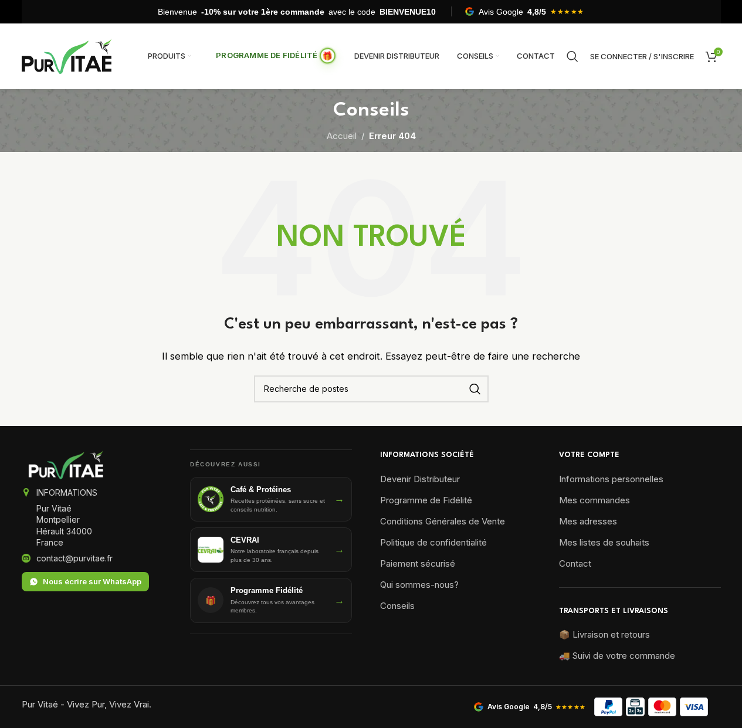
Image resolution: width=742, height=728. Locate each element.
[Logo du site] (67, 55)
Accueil (342, 135)
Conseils (397, 605)
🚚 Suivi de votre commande (617, 655)
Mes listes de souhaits (604, 542)
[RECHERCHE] (475, 388)
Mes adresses (588, 521)
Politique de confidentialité (433, 542)
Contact (575, 563)
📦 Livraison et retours (604, 634)
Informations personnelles (611, 479)
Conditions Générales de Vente (442, 521)
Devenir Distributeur (420, 479)
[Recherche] (572, 56)
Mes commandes (594, 500)
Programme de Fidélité (426, 500)
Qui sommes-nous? (419, 584)
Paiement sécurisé (417, 563)
